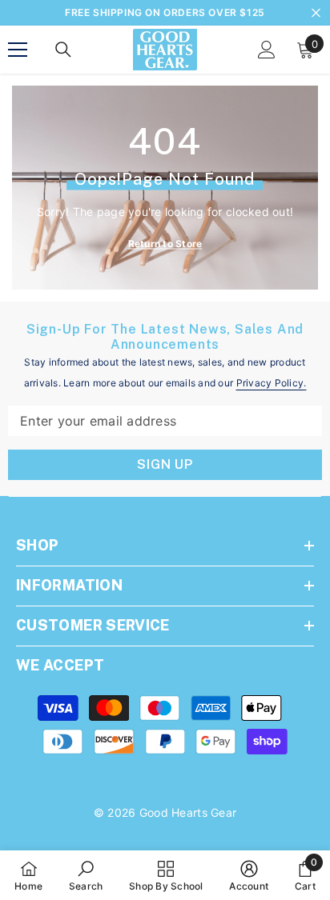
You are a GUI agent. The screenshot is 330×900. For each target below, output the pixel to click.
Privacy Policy (270, 383)
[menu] (17, 49)
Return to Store (165, 244)
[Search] (63, 49)
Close (316, 13)
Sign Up (165, 464)
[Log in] (267, 49)
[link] (86, 875)
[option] (165, 13)
